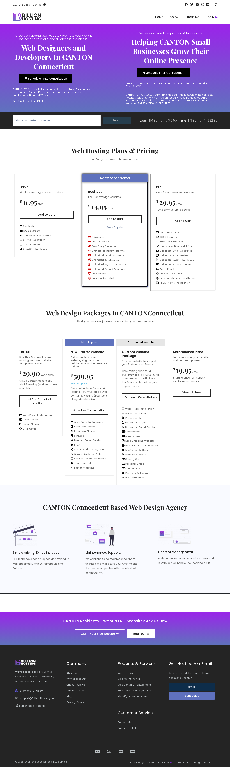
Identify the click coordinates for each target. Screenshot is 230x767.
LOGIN (210, 17)
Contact (37, 4)
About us (72, 673)
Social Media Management (134, 690)
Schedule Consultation (89, 410)
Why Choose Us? (76, 678)
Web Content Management (134, 684)
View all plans (191, 392)
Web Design (125, 673)
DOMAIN (175, 17)
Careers (179, 762)
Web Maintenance (129, 678)
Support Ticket (127, 728)
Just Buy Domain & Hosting (38, 401)
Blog (69, 696)
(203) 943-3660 (21, 4)
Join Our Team (75, 690)
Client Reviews (75, 684)
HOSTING (193, 17)
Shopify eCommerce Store (134, 696)
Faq (189, 762)
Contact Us (124, 722)
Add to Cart (46, 214)
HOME (159, 17)
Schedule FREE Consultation (47, 79)
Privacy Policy (75, 702)
